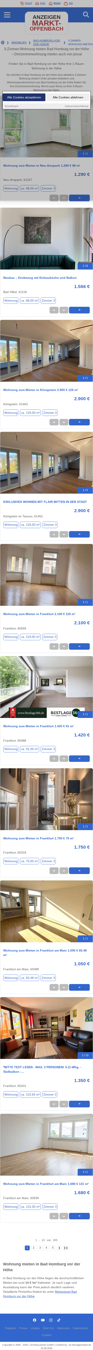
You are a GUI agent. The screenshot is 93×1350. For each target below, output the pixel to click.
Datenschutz (80, 1328)
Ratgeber (10, 1328)
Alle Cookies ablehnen (68, 97)
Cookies (46, 1335)
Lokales (35, 1328)
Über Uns (48, 1328)
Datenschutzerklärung (76, 106)
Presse (23, 1328)
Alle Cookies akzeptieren (24, 97)
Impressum (63, 1328)
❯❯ (66, 1247)
